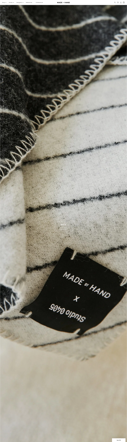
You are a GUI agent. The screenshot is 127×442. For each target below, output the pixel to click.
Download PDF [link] (63, 229)
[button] (3, 2)
